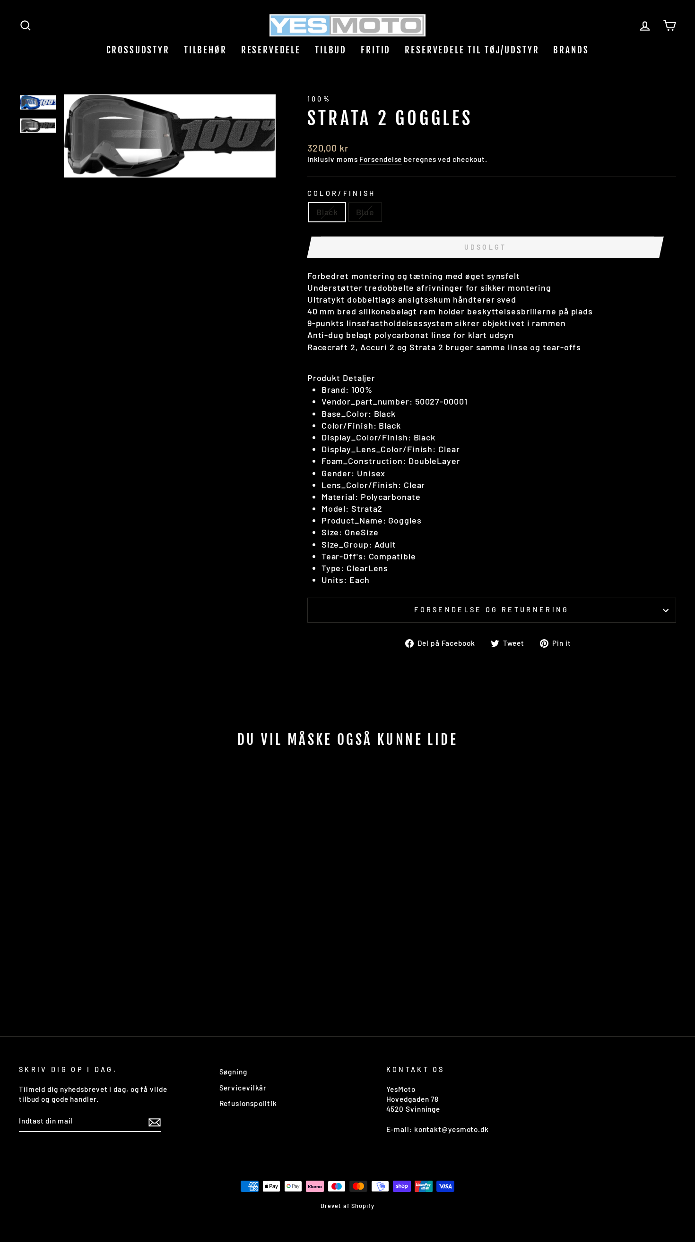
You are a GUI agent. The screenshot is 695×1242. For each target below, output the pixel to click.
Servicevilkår (243, 1087)
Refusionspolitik (248, 1103)
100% (319, 99)
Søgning (233, 1071)
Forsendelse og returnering (491, 610)
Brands (571, 50)
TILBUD (331, 50)
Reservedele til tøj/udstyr (472, 50)
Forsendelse (380, 159)
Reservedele (271, 50)
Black (327, 212)
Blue (365, 212)
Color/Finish (341, 193)
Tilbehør (205, 50)
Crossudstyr (138, 50)
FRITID (376, 50)
